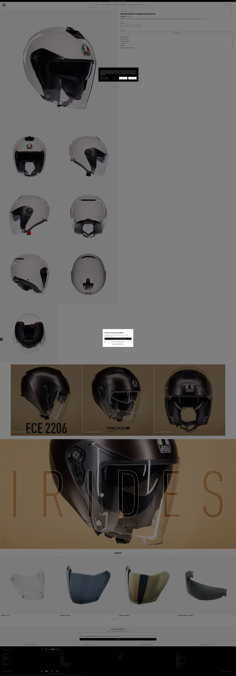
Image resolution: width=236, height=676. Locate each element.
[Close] (131, 330)
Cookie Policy (133, 73)
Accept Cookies (132, 78)
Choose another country (118, 344)
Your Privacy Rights (104, 78)
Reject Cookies (123, 78)
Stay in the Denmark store (118, 341)
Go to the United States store (118, 338)
